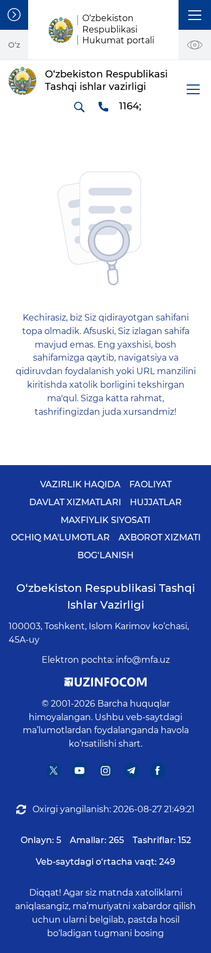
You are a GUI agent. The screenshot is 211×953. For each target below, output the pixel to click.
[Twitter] (54, 770)
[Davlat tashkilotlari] (14, 15)
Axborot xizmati (159, 537)
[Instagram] (106, 770)
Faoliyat (150, 484)
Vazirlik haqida (80, 484)
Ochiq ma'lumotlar (60, 537)
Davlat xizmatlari (75, 502)
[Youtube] (80, 770)
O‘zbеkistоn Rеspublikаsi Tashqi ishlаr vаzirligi (105, 596)
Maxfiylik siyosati (105, 520)
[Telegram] (132, 770)
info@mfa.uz (143, 660)
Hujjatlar (156, 502)
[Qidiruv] (79, 106)
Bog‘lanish (105, 555)
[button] (195, 15)
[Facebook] (158, 770)
